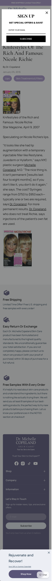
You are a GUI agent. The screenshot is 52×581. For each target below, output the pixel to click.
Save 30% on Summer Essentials (20, 566)
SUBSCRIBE (25, 39)
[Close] (49, 552)
